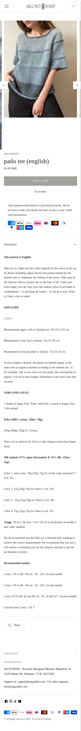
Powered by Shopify (42, 719)
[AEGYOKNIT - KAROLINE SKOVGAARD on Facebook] (6, 701)
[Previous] (4, 85)
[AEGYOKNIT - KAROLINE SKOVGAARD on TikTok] (15, 701)
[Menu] (6, 6)
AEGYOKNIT (11, 154)
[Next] (77, 85)
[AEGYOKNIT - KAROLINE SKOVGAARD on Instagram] (10, 701)
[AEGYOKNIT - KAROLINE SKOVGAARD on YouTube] (19, 701)
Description (10, 244)
